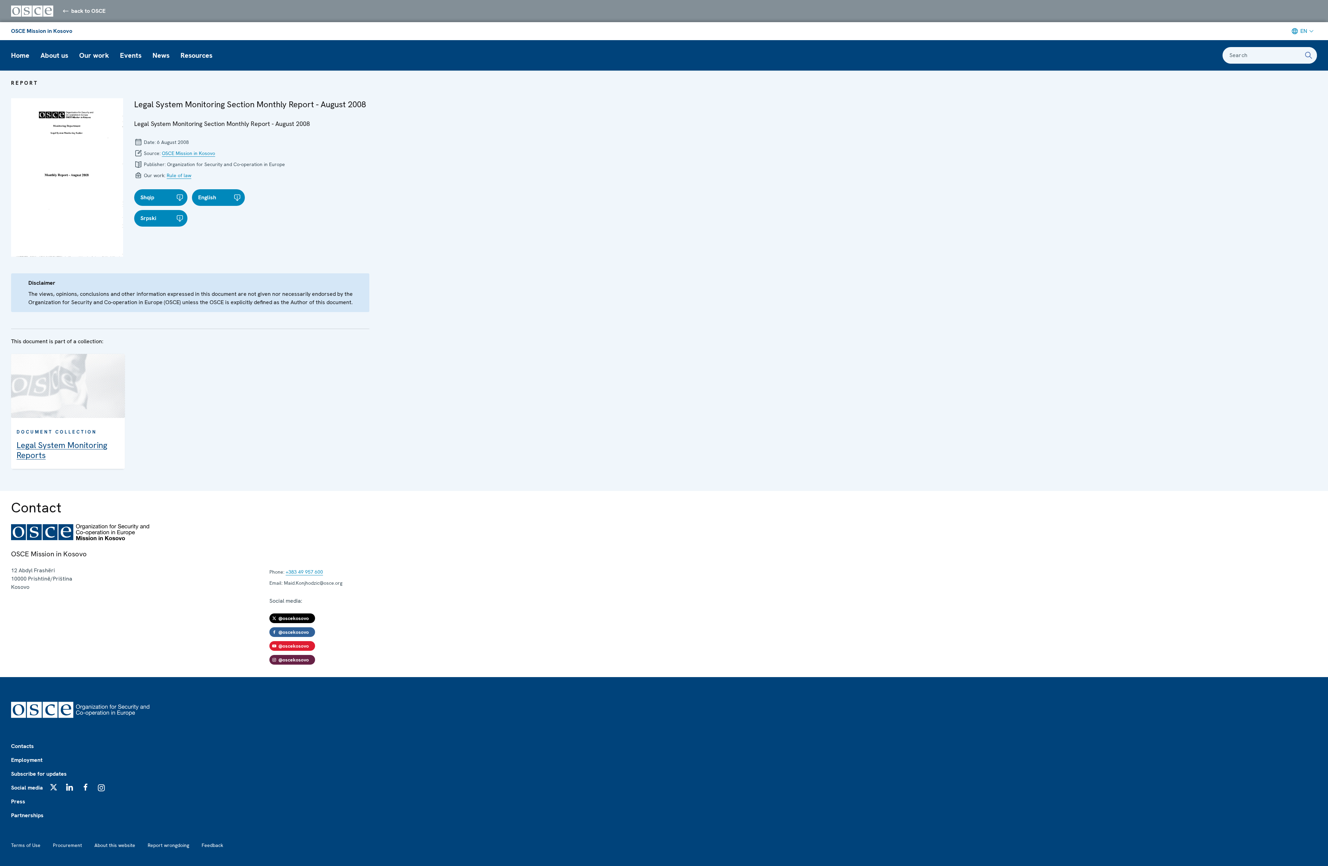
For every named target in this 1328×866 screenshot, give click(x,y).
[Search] (1308, 55)
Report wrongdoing (168, 845)
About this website (114, 845)
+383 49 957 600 (304, 572)
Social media (27, 787)
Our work (94, 55)
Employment (27, 760)
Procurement (67, 845)
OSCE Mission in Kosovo (41, 31)
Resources (196, 55)
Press (18, 801)
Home (20, 55)
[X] (53, 787)
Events (130, 55)
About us (54, 55)
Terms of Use (25, 845)
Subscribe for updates (39, 773)
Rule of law (179, 175)
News (161, 55)
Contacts (22, 746)
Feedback (212, 845)
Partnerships (27, 815)
